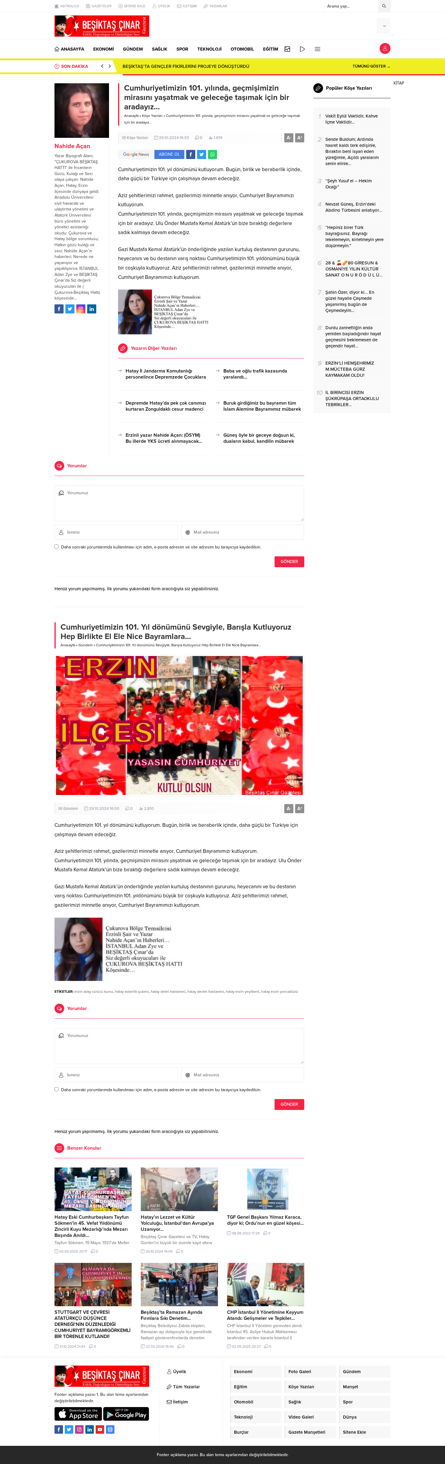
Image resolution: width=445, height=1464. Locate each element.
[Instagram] (79, 1429)
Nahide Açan (72, 146)
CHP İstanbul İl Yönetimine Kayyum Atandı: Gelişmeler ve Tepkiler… (265, 1315)
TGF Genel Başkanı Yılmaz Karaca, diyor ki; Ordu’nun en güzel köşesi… (265, 1220)
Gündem (85, 645)
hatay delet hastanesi (168, 991)
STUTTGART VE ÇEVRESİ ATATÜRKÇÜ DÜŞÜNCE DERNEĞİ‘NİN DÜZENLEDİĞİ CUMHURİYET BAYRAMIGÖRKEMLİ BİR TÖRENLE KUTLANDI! (92, 1324)
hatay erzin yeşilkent (242, 991)
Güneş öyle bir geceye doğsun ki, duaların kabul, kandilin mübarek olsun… (259, 441)
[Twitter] (69, 1429)
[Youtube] (100, 1429)
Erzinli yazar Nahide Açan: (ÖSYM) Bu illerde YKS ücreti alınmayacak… (164, 438)
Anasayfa (131, 116)
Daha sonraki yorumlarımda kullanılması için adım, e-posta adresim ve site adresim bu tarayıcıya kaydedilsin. (161, 547)
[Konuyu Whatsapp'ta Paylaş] (212, 154)
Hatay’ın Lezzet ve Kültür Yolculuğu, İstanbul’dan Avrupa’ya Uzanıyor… (177, 1223)
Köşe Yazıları (152, 116)
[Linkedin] (89, 1429)
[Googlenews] (110, 1429)
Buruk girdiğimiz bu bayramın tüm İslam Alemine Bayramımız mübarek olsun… (262, 409)
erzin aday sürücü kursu (93, 991)
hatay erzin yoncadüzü (279, 991)
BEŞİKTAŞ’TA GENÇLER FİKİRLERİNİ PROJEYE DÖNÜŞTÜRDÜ (186, 66)
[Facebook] (58, 1429)
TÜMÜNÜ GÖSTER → (372, 66)
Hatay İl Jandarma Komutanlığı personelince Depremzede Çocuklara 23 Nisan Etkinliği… (166, 377)
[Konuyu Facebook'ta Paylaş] (190, 154)
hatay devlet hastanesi (205, 991)
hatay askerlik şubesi (132, 991)
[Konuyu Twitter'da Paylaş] (201, 154)
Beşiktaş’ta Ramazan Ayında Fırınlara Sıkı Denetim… (172, 1315)
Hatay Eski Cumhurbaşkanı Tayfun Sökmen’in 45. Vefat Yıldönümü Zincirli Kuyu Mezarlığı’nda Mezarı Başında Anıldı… (91, 1226)
